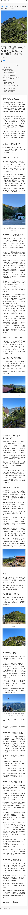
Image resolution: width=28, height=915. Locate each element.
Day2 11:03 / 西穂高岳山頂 (10, 87)
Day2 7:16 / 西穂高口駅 (10, 75)
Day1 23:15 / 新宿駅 (9, 70)
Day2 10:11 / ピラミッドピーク (11, 85)
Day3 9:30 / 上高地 (9, 91)
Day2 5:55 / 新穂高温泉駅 (10, 72)
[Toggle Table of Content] (17, 65)
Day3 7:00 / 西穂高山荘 (10, 90)
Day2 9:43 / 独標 (8, 83)
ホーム (3, 6)
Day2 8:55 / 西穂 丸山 (9, 82)
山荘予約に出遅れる (7, 67)
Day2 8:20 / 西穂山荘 (9, 78)
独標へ (4, 80)
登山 (7, 6)
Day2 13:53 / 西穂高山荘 (10, 88)
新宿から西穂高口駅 (7, 69)
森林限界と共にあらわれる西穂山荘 (11, 77)
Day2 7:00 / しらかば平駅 (10, 74)
